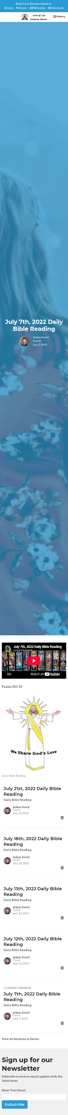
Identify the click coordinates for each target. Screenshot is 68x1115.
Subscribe (15, 1104)
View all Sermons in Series (20, 1039)
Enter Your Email (14, 1090)
